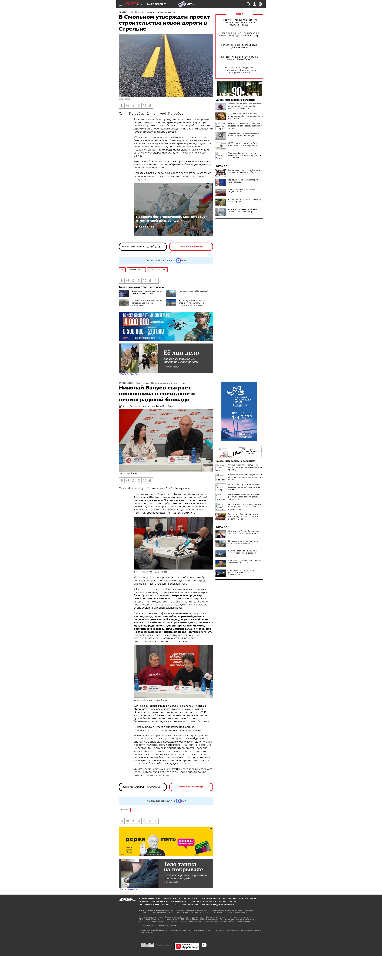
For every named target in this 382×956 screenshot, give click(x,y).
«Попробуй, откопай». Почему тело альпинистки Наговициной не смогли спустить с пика (244, 106)
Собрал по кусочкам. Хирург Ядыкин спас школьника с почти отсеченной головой (245, 477)
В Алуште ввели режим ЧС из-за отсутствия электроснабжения (242, 552)
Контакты (143, 902)
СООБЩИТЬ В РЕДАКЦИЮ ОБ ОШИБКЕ (218, 905)
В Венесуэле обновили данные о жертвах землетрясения (242, 542)
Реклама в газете (159, 902)
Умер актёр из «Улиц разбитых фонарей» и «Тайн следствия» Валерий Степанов (239, 70)
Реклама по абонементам (203, 902)
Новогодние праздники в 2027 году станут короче (244, 201)
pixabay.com (124, 99)
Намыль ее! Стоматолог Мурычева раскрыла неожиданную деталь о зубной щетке (244, 496)
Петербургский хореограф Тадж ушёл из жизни (239, 46)
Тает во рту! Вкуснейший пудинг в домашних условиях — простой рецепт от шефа (244, 516)
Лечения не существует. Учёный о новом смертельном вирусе (243, 134)
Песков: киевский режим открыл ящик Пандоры (242, 181)
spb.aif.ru (143, 473)
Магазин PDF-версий (188, 899)
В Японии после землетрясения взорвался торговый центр (242, 210)
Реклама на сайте (179, 902)
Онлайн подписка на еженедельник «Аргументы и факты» (229, 899)
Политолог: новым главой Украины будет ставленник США (244, 562)
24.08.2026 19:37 (126, 383)
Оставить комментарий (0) (191, 247)
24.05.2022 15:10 (126, 12)
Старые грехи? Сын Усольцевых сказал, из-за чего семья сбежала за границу (245, 467)
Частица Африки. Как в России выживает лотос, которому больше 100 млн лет (244, 155)
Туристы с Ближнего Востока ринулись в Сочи (241, 191)
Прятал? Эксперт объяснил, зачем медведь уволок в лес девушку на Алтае (244, 486)
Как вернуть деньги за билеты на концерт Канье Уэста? (239, 58)
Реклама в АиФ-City (228, 902)
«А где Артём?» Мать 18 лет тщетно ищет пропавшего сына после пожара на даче (244, 506)
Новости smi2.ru (129, 374)
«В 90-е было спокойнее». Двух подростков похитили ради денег (244, 144)
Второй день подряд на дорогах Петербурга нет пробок (147, 292)
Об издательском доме (149, 899)
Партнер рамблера (164, 945)
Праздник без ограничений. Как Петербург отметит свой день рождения (171, 218)
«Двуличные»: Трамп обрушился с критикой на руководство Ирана (243, 532)
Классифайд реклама (148, 905)
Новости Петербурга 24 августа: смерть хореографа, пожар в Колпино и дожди (239, 22)
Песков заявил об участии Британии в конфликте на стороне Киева (244, 171)
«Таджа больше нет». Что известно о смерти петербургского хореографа (239, 34)
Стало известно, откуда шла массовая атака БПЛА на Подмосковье (240, 573)
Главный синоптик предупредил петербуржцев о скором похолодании (147, 302)
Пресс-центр (170, 899)
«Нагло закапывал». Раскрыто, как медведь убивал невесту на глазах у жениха (245, 125)
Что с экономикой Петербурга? (193, 291)
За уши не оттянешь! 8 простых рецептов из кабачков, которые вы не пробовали (245, 115)
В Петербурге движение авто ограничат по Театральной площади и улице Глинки (192, 302)
